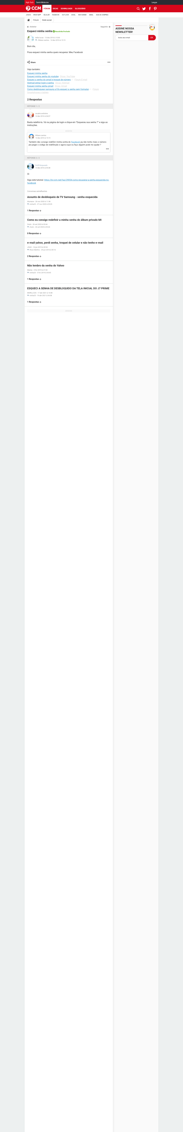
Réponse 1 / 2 (33, 106)
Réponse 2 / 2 (33, 158)
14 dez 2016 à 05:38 (42, 168)
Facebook (75, 142)
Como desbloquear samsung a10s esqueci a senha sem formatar (58, 89)
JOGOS (28, 15)
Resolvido (59, 31)
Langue (154, 2)
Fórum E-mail (81, 79)
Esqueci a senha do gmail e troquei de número (49, 79)
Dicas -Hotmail (62, 83)
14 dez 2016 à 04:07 (42, 116)
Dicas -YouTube (67, 76)
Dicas (55, 8)
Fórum (47, 8)
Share (33, 62)
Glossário (80, 8)
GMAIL (91, 15)
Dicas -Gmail (61, 86)
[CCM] (33, 8)
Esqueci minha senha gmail (40, 86)
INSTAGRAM (82, 15)
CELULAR (46, 15)
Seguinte (104, 27)
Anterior (33, 27)
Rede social (47, 20)
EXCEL (73, 15)
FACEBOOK (55, 15)
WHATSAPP (37, 15)
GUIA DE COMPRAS (102, 15)
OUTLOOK (65, 15)
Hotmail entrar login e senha (40, 83)
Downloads (66, 8)
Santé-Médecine (42, 2)
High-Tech (29, 2)
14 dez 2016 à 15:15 (57, 40)
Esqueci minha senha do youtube (43, 76)
